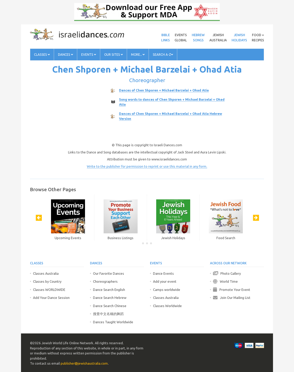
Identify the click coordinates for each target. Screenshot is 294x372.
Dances (64, 54)
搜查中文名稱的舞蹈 (108, 314)
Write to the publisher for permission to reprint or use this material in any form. (147, 166)
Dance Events (163, 273)
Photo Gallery (229, 273)
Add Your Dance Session (51, 297)
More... (137, 54)
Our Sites (112, 54)
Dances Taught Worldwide (113, 322)
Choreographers (105, 281)
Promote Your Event (233, 289)
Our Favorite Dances (108, 273)
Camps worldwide (166, 289)
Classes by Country (47, 281)
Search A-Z (162, 54)
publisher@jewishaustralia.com (84, 363)
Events (87, 54)
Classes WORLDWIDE (49, 289)
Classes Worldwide (167, 306)
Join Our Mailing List (234, 297)
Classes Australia (46, 273)
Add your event (164, 281)
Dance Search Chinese (109, 306)
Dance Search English (109, 289)
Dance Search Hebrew (109, 297)
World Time (227, 281)
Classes (41, 54)
